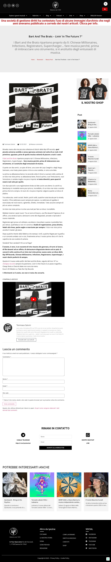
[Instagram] (9, 5)
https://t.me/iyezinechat (23, 443)
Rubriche (36, 16)
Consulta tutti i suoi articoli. (26, 340)
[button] (106, 4)
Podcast (59, 16)
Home (33, 59)
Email (5, 386)
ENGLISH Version (96, 16)
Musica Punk (49, 59)
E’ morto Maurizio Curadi (94, 500)
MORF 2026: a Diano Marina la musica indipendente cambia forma (69, 502)
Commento (7, 357)
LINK (87, 443)
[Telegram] (13, 5)
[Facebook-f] (5, 5)
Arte (70, 16)
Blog (47, 16)
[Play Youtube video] (34, 299)
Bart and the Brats (10, 158)
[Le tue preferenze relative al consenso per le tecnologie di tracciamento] (108, 559)
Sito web (5, 393)
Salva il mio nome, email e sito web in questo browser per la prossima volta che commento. (34, 400)
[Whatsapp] (17, 5)
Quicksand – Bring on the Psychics (92, 125)
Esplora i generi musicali (17, 16)
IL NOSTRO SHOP (92, 102)
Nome (5, 379)
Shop (81, 16)
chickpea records (9, 264)
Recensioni (40, 59)
